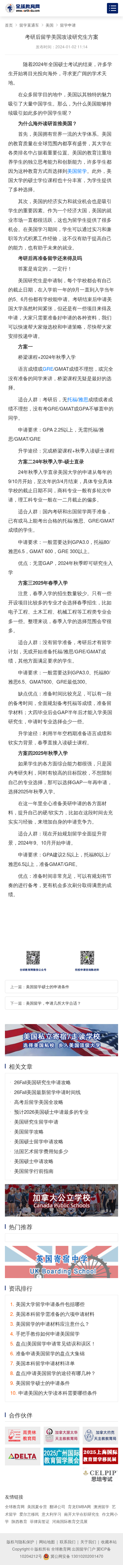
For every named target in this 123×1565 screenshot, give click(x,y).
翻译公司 (57, 1506)
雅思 (83, 399)
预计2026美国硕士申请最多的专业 (51, 1111)
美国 (49, 25)
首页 (9, 25)
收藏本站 (109, 1541)
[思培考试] (100, 1476)
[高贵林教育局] (22, 1435)
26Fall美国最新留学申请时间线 (47, 1091)
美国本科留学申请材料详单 (42, 1363)
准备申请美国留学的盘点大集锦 (47, 1353)
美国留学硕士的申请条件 (47, 986)
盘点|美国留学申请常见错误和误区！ (53, 1343)
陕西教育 (19, 1521)
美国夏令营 (37, 1506)
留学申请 (68, 25)
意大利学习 (51, 1514)
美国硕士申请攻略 (33, 1160)
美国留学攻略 (29, 1131)
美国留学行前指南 (33, 1170)
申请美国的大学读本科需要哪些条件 (53, 1392)
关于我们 (88, 1541)
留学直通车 (29, 25)
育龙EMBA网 (79, 1506)
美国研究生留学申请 (36, 1121)
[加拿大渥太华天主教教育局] (61, 1435)
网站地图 (47, 1541)
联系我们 (67, 1541)
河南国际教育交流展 (70, 1521)
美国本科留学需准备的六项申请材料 (52, 1313)
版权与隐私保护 (20, 1541)
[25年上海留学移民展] (100, 1456)
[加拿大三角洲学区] (22, 1456)
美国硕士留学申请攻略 (38, 1141)
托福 (72, 399)
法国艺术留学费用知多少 (41, 1151)
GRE (48, 368)
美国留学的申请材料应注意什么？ (50, 1323)
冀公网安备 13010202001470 (76, 1556)
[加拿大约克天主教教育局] (100, 1435)
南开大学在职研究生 (81, 1514)
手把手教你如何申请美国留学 (45, 1333)
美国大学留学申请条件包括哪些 (47, 1303)
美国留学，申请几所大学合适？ (53, 1003)
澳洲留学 (101, 1506)
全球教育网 (15, 1506)
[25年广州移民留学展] (61, 1456)
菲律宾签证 (40, 1521)
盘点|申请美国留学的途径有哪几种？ (53, 1372)
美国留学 (77, 170)
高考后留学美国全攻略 (38, 1101)
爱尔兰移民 (29, 1514)
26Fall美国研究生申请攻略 (42, 1082)
